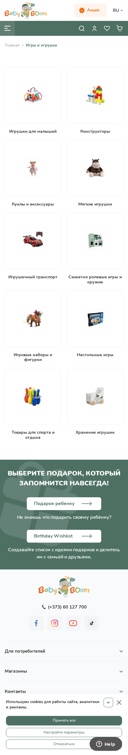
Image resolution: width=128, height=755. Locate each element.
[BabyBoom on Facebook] (36, 623)
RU (116, 10)
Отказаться (64, 744)
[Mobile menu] (7, 28)
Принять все (64, 720)
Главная (12, 45)
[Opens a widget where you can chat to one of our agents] (105, 744)
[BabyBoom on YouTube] (73, 623)
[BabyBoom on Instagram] (54, 623)
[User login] (94, 28)
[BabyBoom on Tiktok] (91, 623)
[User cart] (119, 28)
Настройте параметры (64, 732)
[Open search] (82, 28)
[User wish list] (107, 28)
